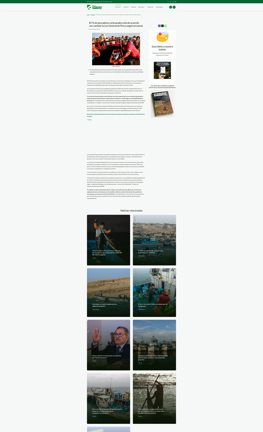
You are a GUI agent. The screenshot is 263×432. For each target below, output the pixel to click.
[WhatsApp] (165, 25)
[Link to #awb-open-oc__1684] (174, 7)
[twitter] (170, 1)
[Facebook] (159, 25)
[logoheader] (94, 5)
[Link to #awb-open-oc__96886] (170, 7)
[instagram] (172, 1)
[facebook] (168, 1)
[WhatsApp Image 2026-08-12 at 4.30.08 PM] (162, 90)
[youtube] (175, 1)
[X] (162, 25)
